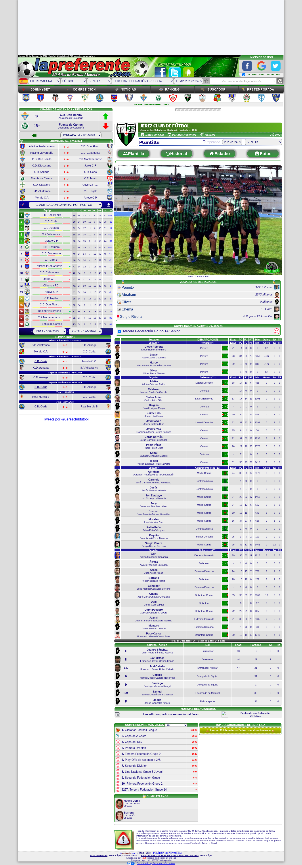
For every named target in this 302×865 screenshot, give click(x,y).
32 (100, 286)
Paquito (128, 287)
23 (84, 215)
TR (279, 339)
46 (105, 254)
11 (89, 228)
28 (100, 324)
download (108, 205)
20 (105, 222)
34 (79, 215)
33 (100, 292)
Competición (84, 89)
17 (84, 228)
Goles (266, 339)
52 (105, 260)
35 (100, 266)
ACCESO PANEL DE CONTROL (264, 74)
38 (105, 298)
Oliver (126, 302)
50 (100, 254)
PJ (246, 339)
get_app (111, 141)
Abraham (129, 295)
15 (84, 234)
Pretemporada (260, 89)
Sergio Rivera (131, 316)
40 (100, 273)
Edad (233, 339)
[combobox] (243, 81)
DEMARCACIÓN (207, 339)
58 (100, 222)
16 (95, 260)
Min (257, 339)
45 (100, 234)
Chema (127, 309)
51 (100, 260)
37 (105, 247)
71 (100, 215)
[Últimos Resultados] (22, 204)
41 (100, 279)
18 (95, 311)
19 (84, 222)
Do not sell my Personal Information (156, 863)
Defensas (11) (208, 377)
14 (84, 254)
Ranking (172, 89)
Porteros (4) (207, 342)
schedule (21, 141)
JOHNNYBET (40, 89)
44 (105, 241)
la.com (127, 853)
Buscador (217, 89)
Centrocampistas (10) (207, 467)
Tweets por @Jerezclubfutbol (66, 419)
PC (241, 339)
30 (100, 298)
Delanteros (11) (207, 550)
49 (100, 247)
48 (100, 228)
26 (105, 234)
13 (105, 215)
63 (105, 318)
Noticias (128, 89)
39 (105, 292)
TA (274, 339)
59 (105, 324)
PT (251, 339)
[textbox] (243, 81)
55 (100, 241)
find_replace (280, 81)
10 (89, 234)
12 (89, 222)
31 (105, 228)
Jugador (154, 339)
